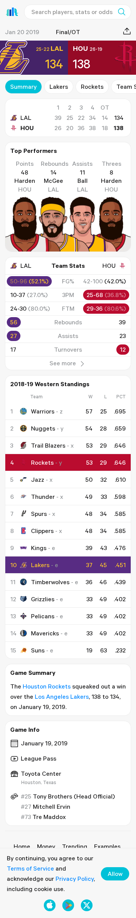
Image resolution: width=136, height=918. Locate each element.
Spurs (39, 513)
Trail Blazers (48, 445)
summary (23, 86)
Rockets (92, 86)
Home (22, 846)
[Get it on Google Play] (68, 905)
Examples (107, 846)
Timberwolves (50, 582)
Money (46, 846)
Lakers (58, 86)
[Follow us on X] (86, 905)
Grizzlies (42, 599)
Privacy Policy (75, 878)
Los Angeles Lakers (62, 696)
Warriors (42, 411)
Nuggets (43, 428)
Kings (38, 548)
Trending (74, 846)
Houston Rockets (47, 686)
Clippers (42, 531)
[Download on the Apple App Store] (50, 905)
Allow (115, 873)
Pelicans (42, 616)
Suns (38, 650)
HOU (27, 128)
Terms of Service (30, 868)
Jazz (37, 479)
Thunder (43, 496)
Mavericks (45, 633)
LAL (25, 117)
